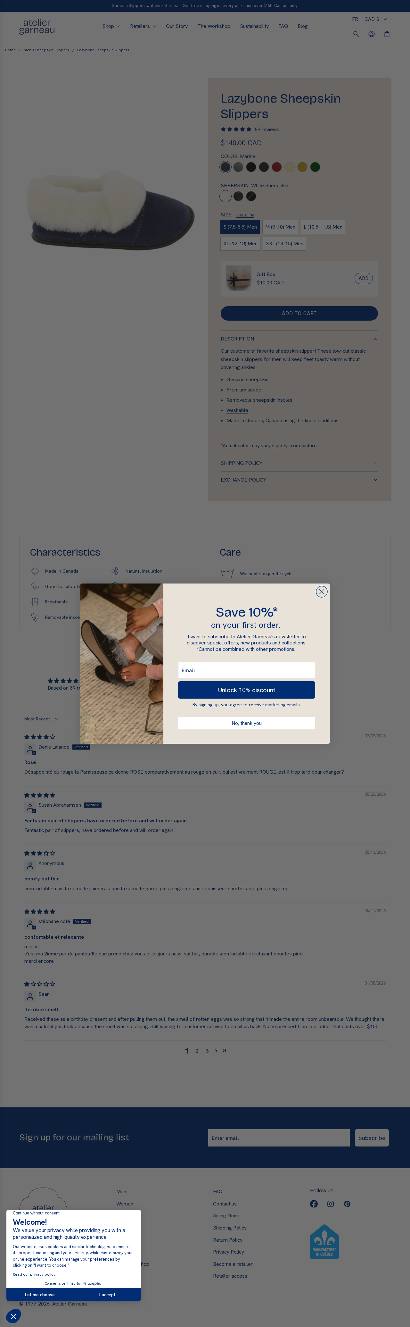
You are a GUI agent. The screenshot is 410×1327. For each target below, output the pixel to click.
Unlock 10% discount (246, 690)
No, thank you (247, 723)
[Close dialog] (321, 591)
